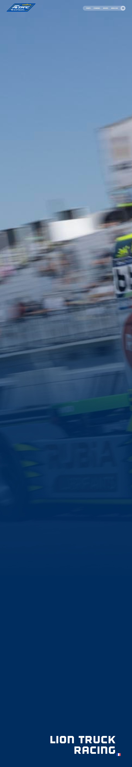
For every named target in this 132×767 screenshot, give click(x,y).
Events (88, 8)
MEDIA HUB (114, 8)
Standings (97, 8)
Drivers (105, 8)
